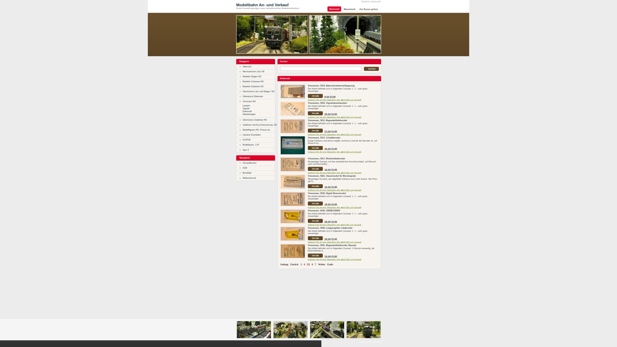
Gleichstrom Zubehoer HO (255, 120)
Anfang (284, 264)
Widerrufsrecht (249, 178)
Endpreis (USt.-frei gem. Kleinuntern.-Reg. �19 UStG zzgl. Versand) (334, 100)
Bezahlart (247, 173)
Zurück (294, 264)
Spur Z (246, 150)
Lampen (246, 105)
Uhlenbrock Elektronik (253, 96)
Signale (246, 108)
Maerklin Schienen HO (253, 81)
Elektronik (247, 111)
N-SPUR (246, 140)
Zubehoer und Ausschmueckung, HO (260, 125)
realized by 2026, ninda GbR (370, 342)
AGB (245, 168)
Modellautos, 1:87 (251, 145)
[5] (308, 264)
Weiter (321, 264)
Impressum (376, 1)
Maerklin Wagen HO (252, 76)
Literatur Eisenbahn (252, 135)
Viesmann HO (249, 101)
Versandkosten (249, 163)
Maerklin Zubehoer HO (253, 86)
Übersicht (247, 66)
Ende (330, 264)
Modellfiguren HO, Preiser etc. (257, 130)
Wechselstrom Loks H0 (253, 71)
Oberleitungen (249, 114)
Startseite (365, 1)
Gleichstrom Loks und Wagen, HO (258, 91)
